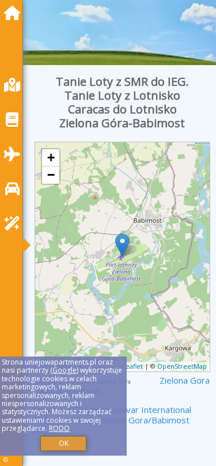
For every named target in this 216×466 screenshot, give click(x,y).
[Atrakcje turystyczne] (14, 223)
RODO (59, 428)
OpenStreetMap (182, 366)
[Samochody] (14, 188)
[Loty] (14, 154)
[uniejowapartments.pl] (14, 13)
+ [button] (51, 157)
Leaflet (132, 366)
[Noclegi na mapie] (14, 85)
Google (64, 370)
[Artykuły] (14, 119)
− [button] (51, 175)
